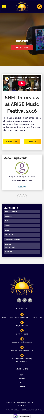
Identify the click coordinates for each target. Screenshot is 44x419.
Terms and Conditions (31, 410)
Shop (22, 383)
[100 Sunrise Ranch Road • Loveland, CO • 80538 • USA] (22, 314)
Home (22, 375)
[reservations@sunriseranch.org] (22, 347)
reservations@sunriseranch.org (22, 350)
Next (32, 141)
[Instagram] (30, 300)
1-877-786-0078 (22, 334)
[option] (22, 175)
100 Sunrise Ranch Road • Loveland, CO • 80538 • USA (22, 317)
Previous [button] (19, 196)
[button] (4, 6)
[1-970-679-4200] (22, 322)
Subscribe (8, 216)
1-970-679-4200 (22, 326)
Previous (12, 142)
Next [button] (25, 196)
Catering (22, 386)
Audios (7, 225)
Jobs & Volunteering (12, 239)
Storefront (9, 235)
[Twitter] (24, 300)
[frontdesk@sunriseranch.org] (22, 339)
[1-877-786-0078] (22, 330)
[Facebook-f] (19, 300)
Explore (22, 187)
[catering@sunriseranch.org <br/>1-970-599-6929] (22, 355)
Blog (7, 230)
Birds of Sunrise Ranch (10, 245)
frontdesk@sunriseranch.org (22, 342)
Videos (7, 221)
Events (22, 379)
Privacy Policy (12, 410)
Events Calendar (11, 211)
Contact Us (9, 252)
